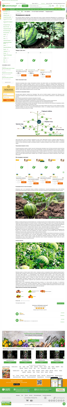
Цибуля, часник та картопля (12, 9)
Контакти (22, 375)
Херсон (45, 366)
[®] (9, 6)
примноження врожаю (8, 47)
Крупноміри (52, 9)
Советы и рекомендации (7, 69)
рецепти (5, 49)
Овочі (5, 36)
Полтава (30, 368)
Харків (24, 366)
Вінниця (53, 366)
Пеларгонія (40, 7)
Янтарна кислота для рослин (7, 72)
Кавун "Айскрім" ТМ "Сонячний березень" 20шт (33, 71)
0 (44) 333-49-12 (18, 389)
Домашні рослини (7, 15)
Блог (14, 375)
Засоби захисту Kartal (17, 377)
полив (5, 45)
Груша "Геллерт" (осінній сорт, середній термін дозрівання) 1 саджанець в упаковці (21, 178)
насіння (5, 53)
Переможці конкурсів (7, 40)
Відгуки (39, 375)
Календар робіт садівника (7, 22)
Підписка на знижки (50, 375)
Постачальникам (48, 377)
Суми (38, 368)
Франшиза (43, 3)
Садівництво (6, 51)
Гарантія (26, 375)
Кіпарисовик (36, 7)
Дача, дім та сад (63, 9)
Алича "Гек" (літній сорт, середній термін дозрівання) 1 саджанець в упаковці (33, 179)
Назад (18, 11)
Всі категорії (6, 11)
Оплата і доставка (49, 3)
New (6, 9)
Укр (53, 5)
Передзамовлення (40, 377)
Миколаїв (21, 368)
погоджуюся (28, 342)
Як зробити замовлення (47, 395)
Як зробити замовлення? (31, 377)
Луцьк (62, 366)
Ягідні (35, 9)
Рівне (35, 368)
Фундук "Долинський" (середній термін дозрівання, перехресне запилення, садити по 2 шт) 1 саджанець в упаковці (45, 178)
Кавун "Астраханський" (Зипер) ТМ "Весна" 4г (46, 72)
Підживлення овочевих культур (7, 43)
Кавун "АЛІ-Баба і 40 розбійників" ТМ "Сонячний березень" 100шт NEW (21, 71)
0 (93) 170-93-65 (22, 3)
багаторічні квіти (7, 32)
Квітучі (41, 9)
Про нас (17, 375)
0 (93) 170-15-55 (25, 389)
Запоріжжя (36, 366)
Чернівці (60, 370)
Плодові (31, 9)
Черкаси (40, 366)
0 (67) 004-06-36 (25, 391)
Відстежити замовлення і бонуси (59, 3)
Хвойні (48, 9)
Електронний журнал (37, 395)
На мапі (50, 390)
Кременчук (29, 372)
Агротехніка (6, 13)
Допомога (24, 377)
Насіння (17, 9)
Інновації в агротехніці (8, 17)
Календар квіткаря (7, 24)
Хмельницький (43, 368)
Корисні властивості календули (7, 77)
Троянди (20, 9)
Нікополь (26, 368)
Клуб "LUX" (43, 375)
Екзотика (37, 9)
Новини (5, 34)
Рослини (56, 9)
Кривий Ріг (57, 366)
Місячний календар (7, 30)
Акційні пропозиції (6, 3)
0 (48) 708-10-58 (18, 391)
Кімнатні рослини (7, 26)
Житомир (53, 368)
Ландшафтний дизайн (8, 28)
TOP (8, 9)
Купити (23, 75)
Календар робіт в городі (7, 19)
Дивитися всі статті (8, 82)
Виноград (24, 9)
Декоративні (45, 9)
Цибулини (28, 9)
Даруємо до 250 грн (58, 375)
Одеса (28, 366)
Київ (20, 366)
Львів (49, 366)
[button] (64, 403)
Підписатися (33, 340)
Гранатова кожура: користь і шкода (8, 68)
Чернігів (49, 368)
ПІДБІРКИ (3, 9)
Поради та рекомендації (7, 55)
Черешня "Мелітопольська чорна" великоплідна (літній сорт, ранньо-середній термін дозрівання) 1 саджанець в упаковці (58, 179)
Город (5, 38)
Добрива (59, 9)
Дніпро (31, 366)
